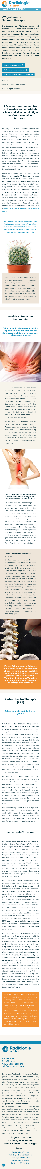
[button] (36, 9)
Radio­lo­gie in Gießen (20, 1160)
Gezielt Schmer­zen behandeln (13, 84)
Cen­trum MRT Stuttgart (20, 1163)
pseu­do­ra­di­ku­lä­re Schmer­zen (15, 208)
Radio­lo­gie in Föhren (20, 1152)
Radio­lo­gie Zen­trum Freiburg (20, 1155)
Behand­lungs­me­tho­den (11, 89)
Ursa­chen (5, 80)
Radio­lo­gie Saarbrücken (20, 1158)
